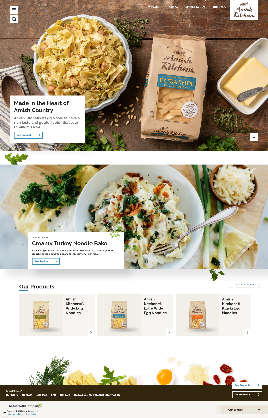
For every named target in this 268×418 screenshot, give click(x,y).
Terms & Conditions (15, 414)
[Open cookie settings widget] (4, 413)
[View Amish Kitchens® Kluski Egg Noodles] (247, 332)
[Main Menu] (14, 10)
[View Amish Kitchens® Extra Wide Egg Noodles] (169, 332)
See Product (24, 135)
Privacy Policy (30, 414)
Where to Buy (242, 394)
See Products (242, 385)
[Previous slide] (231, 285)
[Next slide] (259, 285)
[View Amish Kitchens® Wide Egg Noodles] (91, 332)
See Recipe (41, 261)
